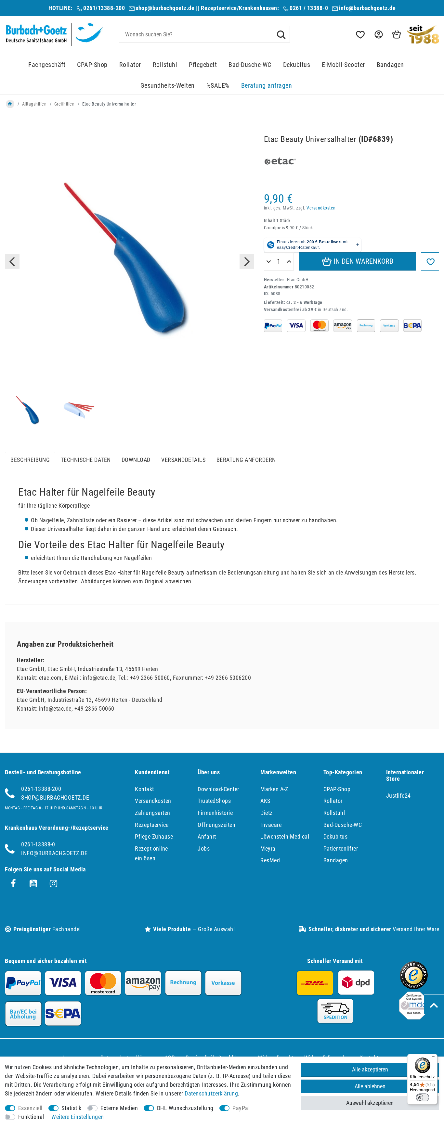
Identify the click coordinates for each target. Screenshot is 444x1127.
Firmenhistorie (215, 812)
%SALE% (217, 85)
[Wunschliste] (359, 34)
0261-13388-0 (38, 844)
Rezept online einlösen (151, 853)
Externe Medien (119, 1108)
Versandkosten (321, 208)
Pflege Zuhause (154, 836)
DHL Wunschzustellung (185, 1108)
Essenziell (30, 1108)
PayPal (241, 1108)
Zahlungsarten (152, 812)
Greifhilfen (64, 104)
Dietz (266, 812)
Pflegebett (203, 65)
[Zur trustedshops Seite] (414, 987)
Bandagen (390, 65)
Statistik (71, 1108)
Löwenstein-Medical (284, 836)
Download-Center (218, 789)
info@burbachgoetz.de (367, 8)
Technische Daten (86, 459)
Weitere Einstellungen (77, 1116)
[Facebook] (13, 883)
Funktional (31, 1116)
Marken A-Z (274, 789)
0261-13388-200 (41, 788)
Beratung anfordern (246, 459)
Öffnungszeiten (216, 824)
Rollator (130, 65)
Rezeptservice (152, 824)
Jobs (204, 848)
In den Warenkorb (362, 261)
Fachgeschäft (46, 65)
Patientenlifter (340, 848)
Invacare (270, 824)
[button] (378, 34)
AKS (265, 800)
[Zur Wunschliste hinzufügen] (430, 261)
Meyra (268, 848)
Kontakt (144, 789)
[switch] (422, 1097)
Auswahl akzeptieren (370, 1102)
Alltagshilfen (34, 104)
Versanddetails (183, 459)
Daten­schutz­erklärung (211, 1093)
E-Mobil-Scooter (343, 65)
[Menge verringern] (268, 262)
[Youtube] (33, 883)
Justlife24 (398, 795)
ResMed (270, 860)
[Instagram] (53, 883)
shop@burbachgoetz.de (165, 8)
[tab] (30, 460)
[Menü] (433, 1058)
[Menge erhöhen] (289, 262)
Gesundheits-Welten (167, 85)
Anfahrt (207, 836)
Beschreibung (30, 459)
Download (136, 459)
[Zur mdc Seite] (413, 1017)
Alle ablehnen (370, 1086)
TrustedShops (214, 800)
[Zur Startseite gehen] (10, 104)
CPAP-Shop (92, 65)
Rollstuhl (165, 65)
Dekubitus (296, 65)
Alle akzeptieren (370, 1069)
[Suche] (281, 34)
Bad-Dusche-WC (250, 65)
